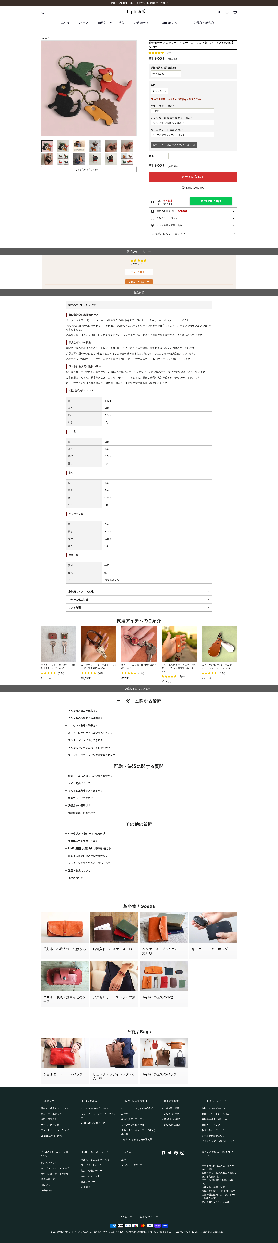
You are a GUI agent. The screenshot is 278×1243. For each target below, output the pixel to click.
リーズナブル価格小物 (132, 1124)
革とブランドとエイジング (55, 1168)
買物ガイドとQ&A (211, 1124)
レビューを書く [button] (139, 272)
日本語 (123, 1216)
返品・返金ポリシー (91, 1170)
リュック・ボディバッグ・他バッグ (98, 1115)
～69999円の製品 (171, 1124)
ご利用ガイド (143, 22)
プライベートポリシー (92, 1165)
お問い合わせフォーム (213, 1130)
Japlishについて (173, 22)
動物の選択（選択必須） (164, 67)
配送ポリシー (88, 1181)
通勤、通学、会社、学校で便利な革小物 (138, 1132)
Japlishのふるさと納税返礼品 (136, 1139)
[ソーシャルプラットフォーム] (163, 1153)
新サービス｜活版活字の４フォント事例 (172, 145)
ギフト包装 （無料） (163, 106)
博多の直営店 (48, 1179)
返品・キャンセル (90, 1176)
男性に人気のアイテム (132, 1119)
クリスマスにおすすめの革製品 (137, 1108)
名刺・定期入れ (49, 1119)
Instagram (46, 1190)
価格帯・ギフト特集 (111, 22)
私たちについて (49, 1162)
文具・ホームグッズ (51, 1113)
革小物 (66, 22)
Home (44, 38)
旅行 (123, 1159)
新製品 (124, 1113)
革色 (153, 84)
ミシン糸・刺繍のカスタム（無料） (172, 117)
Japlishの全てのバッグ (93, 1122)
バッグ (84, 22)
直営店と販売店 (204, 22)
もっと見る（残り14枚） (87, 169)
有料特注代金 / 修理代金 (214, 1119)
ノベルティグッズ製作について (218, 1141)
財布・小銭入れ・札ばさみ (55, 1108)
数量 (151, 155)
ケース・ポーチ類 (50, 1124)
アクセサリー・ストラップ (55, 1130)
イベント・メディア (131, 1165)
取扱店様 (45, 1184)
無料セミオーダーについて (216, 1108)
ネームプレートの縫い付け (167, 130)
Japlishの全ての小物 (52, 1135)
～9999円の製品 (170, 1113)
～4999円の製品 (170, 1108)
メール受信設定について (214, 1135)
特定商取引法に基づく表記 (95, 1159)
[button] (156, 52)
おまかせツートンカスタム (216, 1113)
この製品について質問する (167, 233)
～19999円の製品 (171, 1119)
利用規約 (85, 1187)
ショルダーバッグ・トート (95, 1108)
